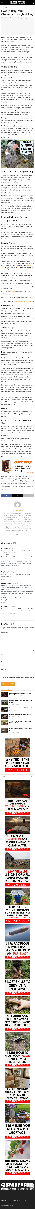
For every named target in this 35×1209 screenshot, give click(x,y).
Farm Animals (13, 7)
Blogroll (24, 1200)
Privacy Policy (4, 1200)
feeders (12, 292)
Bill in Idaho (4, 548)
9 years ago (13, 548)
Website (3, 669)
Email (3, 662)
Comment (4, 632)
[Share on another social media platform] (28, 495)
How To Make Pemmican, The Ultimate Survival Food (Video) (20, 694)
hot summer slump (9, 239)
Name (3, 654)
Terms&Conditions (15, 1200)
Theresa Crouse (17, 510)
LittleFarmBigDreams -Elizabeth (23, 301)
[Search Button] (33, 2)
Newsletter (10, 1202)
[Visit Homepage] (17, 2)
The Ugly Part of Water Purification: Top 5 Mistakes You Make (21, 722)
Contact (3, 1202)
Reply (4, 567)
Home (2, 7)
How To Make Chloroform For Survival (20, 714)
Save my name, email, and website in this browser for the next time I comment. (18, 678)
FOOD (6, 7)
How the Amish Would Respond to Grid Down (20, 701)
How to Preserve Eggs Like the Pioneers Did (21, 729)
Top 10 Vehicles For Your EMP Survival (20, 708)
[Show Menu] (2, 2)
